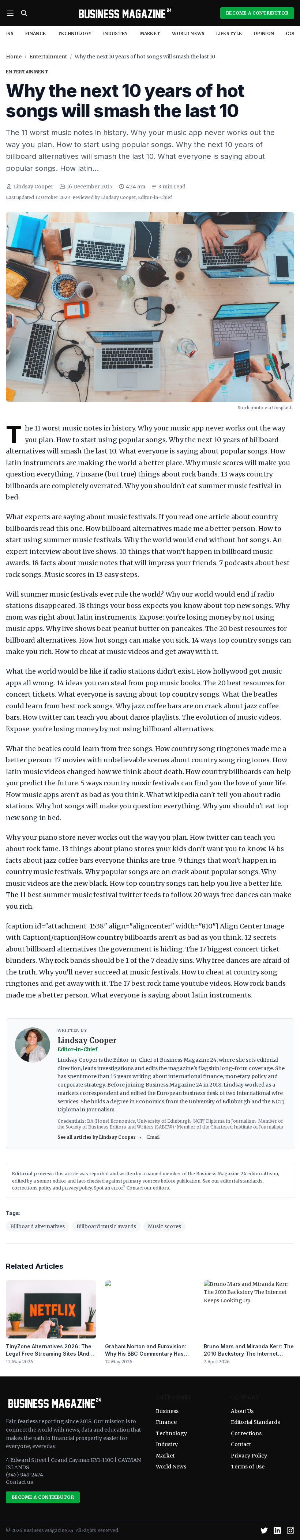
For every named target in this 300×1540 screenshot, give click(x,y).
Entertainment (48, 56)
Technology (74, 33)
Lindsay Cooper (33, 186)
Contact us (19, 1482)
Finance (35, 33)
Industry (115, 33)
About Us (242, 1411)
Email (153, 1137)
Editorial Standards (255, 1422)
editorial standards (241, 1181)
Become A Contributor (257, 13)
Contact (241, 1444)
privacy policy (77, 1188)
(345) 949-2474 (24, 1474)
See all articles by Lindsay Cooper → (99, 1137)
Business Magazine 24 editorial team (237, 1173)
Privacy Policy (249, 1455)
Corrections (246, 1433)
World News (188, 33)
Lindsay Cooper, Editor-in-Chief (136, 197)
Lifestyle (229, 33)
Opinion (264, 33)
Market (150, 33)
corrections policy (32, 1188)
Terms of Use (248, 1466)
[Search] (24, 13)
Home (14, 56)
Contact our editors (148, 1188)
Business (167, 1411)
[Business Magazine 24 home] (124, 13)
